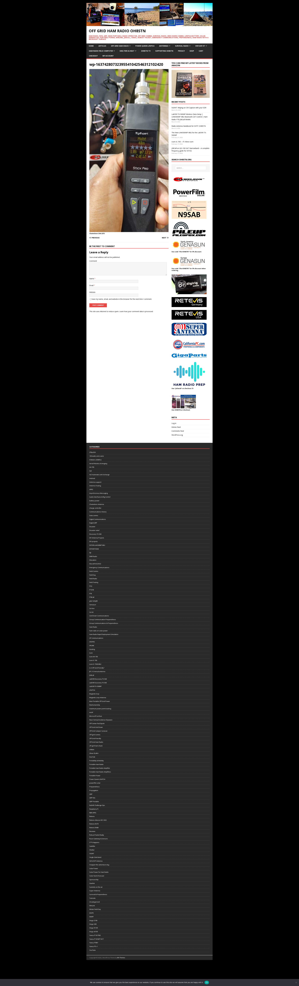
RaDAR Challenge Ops (97, 805)
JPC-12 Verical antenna (97, 671)
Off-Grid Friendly (95, 738)
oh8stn (91, 749)
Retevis (92, 816)
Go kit (91, 612)
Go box (91, 608)
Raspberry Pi (93, 809)
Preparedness (94, 787)
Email (91, 285)
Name (91, 278)
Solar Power (93, 868)
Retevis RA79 (93, 824)
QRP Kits (92, 798)
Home (91, 46)
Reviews (92, 831)
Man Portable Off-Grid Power (99, 701)
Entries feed (176, 427)
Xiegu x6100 (93, 932)
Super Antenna (94, 891)
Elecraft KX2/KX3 (95, 564)
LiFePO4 (92, 690)
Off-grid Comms (94, 735)
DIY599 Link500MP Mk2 (97, 545)
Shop (192, 51)
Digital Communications (97, 519)
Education (92, 560)
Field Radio (93, 579)
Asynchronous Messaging (98, 493)
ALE (90, 471)
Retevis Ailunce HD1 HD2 (98, 820)
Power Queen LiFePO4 (144, 46)
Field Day (92, 575)
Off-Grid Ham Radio (96, 742)
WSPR (91, 913)
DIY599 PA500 (94, 549)
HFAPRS (92, 642)
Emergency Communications (99, 567)
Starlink (92, 883)
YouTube (92, 950)
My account (108, 56)
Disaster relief (94, 530)
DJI (90, 553)
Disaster (92, 527)
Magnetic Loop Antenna (97, 697)
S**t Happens (94, 842)
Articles (102, 46)
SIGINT (91, 853)
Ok (207, 982)
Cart (201, 51)
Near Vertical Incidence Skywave (100, 720)
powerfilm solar (94, 783)
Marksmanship (94, 705)
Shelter (91, 850)
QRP (90, 794)
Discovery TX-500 (95, 534)
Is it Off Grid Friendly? (96, 668)
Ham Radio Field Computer (101, 51)
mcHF (91, 712)
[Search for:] (190, 168)
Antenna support (95, 482)
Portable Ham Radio (96, 764)
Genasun (92, 605)
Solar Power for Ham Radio (99, 872)
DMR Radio (93, 556)
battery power (94, 501)
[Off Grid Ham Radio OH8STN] (149, 25)
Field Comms (93, 571)
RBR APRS (92, 813)
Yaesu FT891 (93, 943)
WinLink (92, 906)
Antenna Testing (95, 486)
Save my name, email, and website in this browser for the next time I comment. (122, 299)
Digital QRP (93, 523)
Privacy (181, 51)
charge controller (95, 508)
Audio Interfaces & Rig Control (99, 497)
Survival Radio (182, 46)
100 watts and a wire (96, 456)
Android (92, 478)
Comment (93, 261)
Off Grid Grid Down (96, 727)
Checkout (93, 56)
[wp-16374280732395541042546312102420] (129, 231)
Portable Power (94, 776)
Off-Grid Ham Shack (120, 46)
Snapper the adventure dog (99, 865)
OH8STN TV (146, 51)
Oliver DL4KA (93, 753)
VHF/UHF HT (200, 46)
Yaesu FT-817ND (95, 935)
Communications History (98, 512)
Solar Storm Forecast (96, 876)
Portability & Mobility (96, 761)
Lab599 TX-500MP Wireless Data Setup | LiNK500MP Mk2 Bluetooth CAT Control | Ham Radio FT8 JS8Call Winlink (190, 117)
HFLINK (91, 645)
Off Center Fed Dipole (97, 723)
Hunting (92, 649)
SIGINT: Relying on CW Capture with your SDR (189, 108)
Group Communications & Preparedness (103, 623)
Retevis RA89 (93, 828)
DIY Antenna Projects (96, 538)
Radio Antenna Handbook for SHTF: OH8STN (189, 126)
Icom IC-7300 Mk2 (95, 664)
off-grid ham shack (96, 746)
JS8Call (91, 675)
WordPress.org (177, 435)
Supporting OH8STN (164, 51)
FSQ (90, 586)
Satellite (92, 846)
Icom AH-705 (93, 657)
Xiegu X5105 (93, 928)
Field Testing (93, 582)
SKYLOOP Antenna (95, 861)
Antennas (163, 46)
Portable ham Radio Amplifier (99, 768)
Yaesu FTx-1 (93, 946)
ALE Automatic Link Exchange (99, 475)
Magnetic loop (94, 694)
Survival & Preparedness (98, 894)
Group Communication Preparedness (102, 619)
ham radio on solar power (98, 631)
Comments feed (178, 431)
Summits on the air (96, 887)
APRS (91, 489)
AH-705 (91, 467)
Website (92, 292)
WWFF (91, 917)
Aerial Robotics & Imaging (98, 463)
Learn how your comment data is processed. (136, 311)
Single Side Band (95, 857)
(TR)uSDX (92, 452)
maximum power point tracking (100, 709)
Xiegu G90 (92, 924)
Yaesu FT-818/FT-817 (96, 939)
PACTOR (92, 757)
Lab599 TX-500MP (95, 686)
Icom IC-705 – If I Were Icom (182, 142)
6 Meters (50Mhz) (95, 460)
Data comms (93, 515)
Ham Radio (93, 627)
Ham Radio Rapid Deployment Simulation (103, 634)
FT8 (90, 593)
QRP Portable (94, 801)
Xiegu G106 (93, 920)
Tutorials (92, 898)
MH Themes (121, 958)
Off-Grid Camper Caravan (98, 731)
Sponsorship (93, 880)
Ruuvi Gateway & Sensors (98, 839)
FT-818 (91, 590)
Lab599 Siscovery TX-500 (98, 683)
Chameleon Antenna (96, 504)
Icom (91, 653)
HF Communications (96, 638)
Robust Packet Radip (96, 835)
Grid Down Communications (99, 616)
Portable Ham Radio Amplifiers (100, 772)
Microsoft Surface (95, 716)
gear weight (93, 601)
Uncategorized (94, 902)
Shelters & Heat (127, 51)
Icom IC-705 (93, 660)
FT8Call (91, 597)
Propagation (93, 790)
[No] (296, 982)
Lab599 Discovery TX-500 (98, 679)
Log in (174, 423)
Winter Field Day (95, 909)
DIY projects (93, 541)
